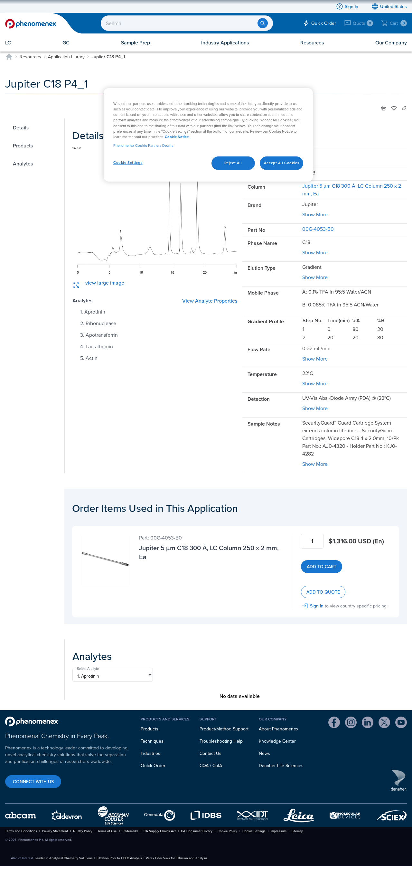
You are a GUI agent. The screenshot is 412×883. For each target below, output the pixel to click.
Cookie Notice (177, 136)
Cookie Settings (128, 162)
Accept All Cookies (281, 162)
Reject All (233, 162)
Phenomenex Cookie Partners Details (143, 145)
